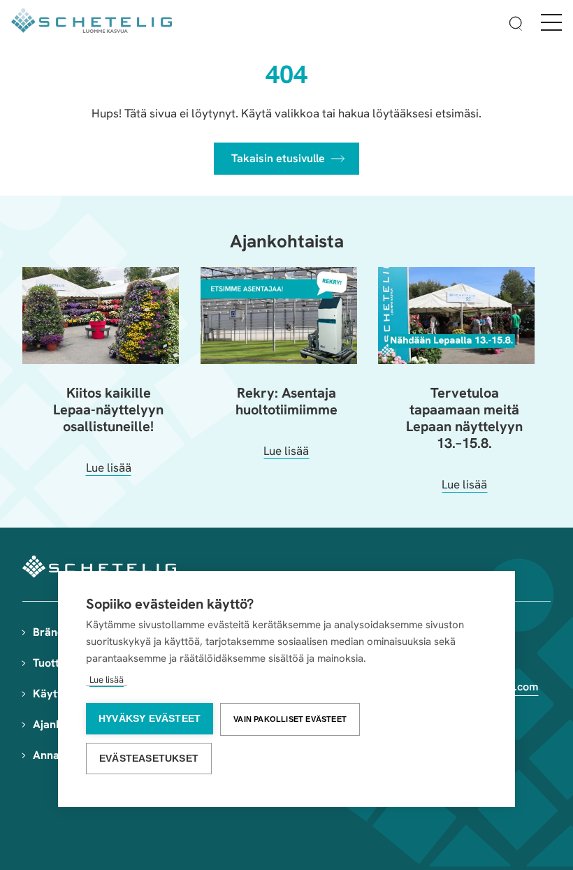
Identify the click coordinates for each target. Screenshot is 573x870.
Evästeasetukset (148, 758)
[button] (516, 25)
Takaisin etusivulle (278, 158)
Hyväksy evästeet (150, 718)
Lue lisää (106, 680)
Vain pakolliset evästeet (290, 719)
